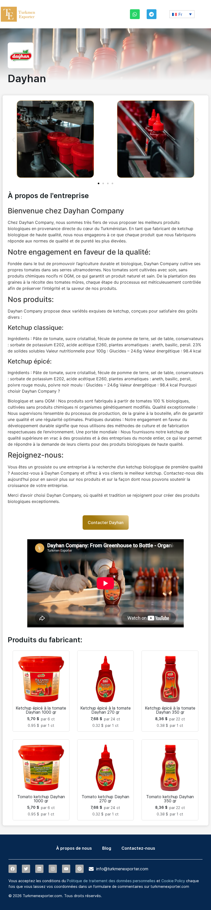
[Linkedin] (39, 869)
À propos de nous (74, 848)
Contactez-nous (138, 848)
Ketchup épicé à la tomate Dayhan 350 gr (170, 710)
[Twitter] (26, 869)
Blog (106, 848)
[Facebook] (12, 869)
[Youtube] (66, 869)
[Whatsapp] (135, 14)
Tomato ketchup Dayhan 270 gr (105, 798)
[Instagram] (53, 869)
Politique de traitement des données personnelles (111, 881)
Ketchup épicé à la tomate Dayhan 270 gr (105, 710)
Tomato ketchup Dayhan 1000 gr (41, 798)
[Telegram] (151, 14)
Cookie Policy (173, 881)
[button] (182, 14)
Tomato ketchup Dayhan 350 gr (170, 798)
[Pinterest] (79, 869)
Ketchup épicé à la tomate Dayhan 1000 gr (41, 710)
